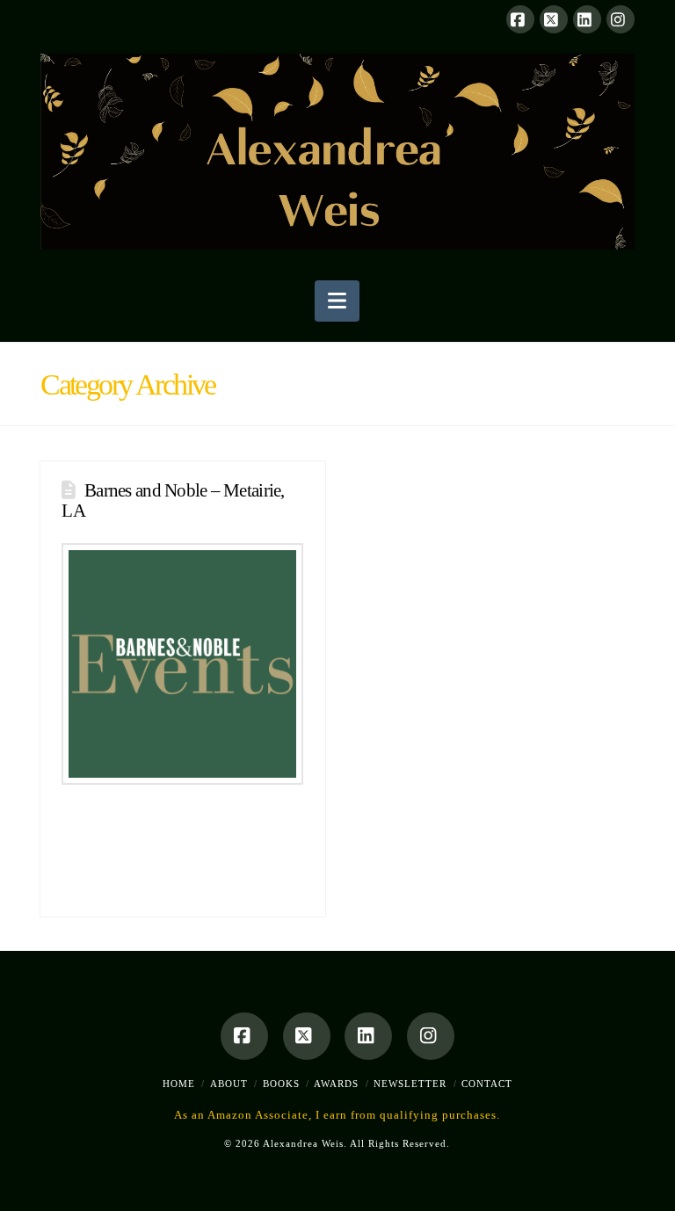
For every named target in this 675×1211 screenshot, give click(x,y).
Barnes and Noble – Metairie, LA (173, 500)
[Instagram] (620, 19)
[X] (554, 19)
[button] (337, 301)
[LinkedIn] (587, 19)
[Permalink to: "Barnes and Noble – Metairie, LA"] (182, 664)
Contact (486, 1083)
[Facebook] (520, 19)
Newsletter (410, 1083)
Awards (336, 1083)
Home (179, 1083)
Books (281, 1083)
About (229, 1083)
